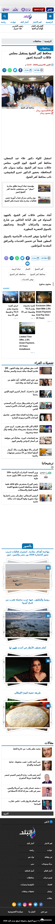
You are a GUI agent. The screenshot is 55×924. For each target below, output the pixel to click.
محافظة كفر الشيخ (18, 274)
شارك (27, 70)
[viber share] (6, 258)
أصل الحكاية (29, 871)
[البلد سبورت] (38, 10)
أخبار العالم (48, 871)
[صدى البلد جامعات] (25, 10)
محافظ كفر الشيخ (37, 274)
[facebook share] (20, 70)
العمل (27, 269)
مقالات (49, 898)
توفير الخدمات (27, 279)
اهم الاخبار (37, 22)
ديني (32, 864)
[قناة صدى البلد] (50, 10)
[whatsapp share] (10, 70)
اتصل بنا (32, 912)
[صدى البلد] (27, 16)
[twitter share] (15, 70)
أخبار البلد (24, 22)
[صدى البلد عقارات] (15, 10)
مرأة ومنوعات (47, 864)
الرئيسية (49, 22)
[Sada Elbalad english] (5, 10)
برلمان (49, 891)
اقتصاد (49, 884)
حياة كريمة (16, 269)
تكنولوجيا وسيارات (27, 884)
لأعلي (47, 822)
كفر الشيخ (39, 269)
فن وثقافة (48, 857)
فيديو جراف (47, 878)
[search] (5, 16)
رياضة (32, 850)
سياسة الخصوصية (15, 912)
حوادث (13, 22)
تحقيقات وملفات (28, 891)
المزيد (5, 813)
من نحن (44, 912)
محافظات (37, 41)
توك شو (31, 857)
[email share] (4, 70)
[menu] (50, 16)
